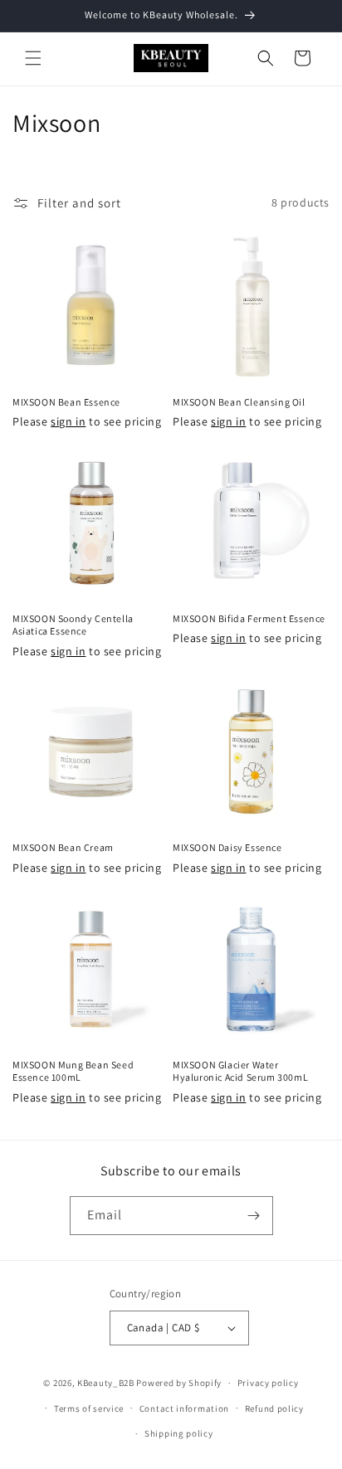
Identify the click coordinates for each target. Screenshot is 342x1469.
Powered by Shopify (179, 1383)
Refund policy (274, 1408)
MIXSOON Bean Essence (66, 402)
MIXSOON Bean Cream (63, 847)
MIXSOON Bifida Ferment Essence (249, 618)
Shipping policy (178, 1433)
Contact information (184, 1408)
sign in (68, 421)
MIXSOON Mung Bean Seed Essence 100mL (73, 1071)
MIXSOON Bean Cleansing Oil (239, 402)
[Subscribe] (254, 1215)
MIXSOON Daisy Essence (227, 847)
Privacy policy (268, 1383)
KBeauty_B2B (105, 1383)
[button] (33, 58)
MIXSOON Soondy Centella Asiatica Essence (73, 625)
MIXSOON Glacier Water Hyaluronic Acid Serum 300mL (240, 1071)
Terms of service (89, 1408)
